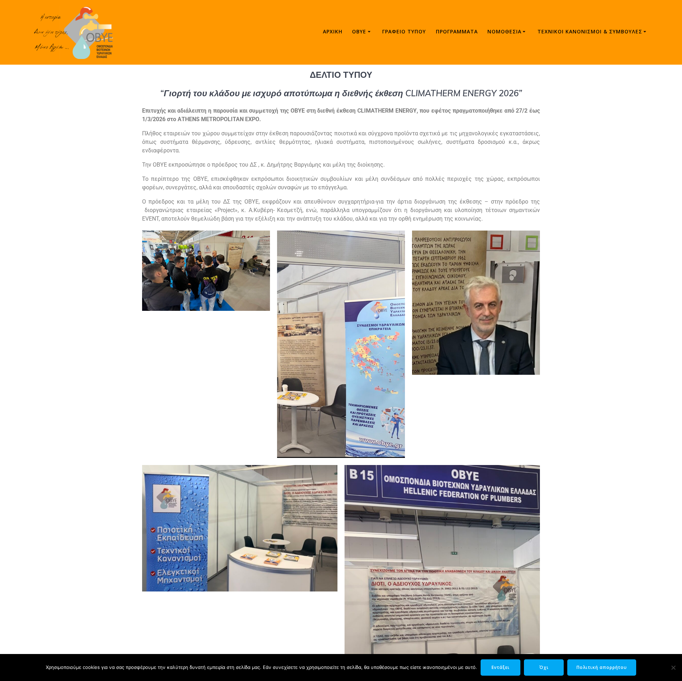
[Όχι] (673, 667)
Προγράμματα (457, 31)
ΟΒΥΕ (359, 31)
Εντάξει (501, 667)
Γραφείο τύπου (404, 31)
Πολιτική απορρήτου (602, 667)
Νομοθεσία (504, 31)
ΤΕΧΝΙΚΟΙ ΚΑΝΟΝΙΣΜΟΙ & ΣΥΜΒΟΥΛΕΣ (589, 31)
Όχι (544, 667)
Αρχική (332, 31)
